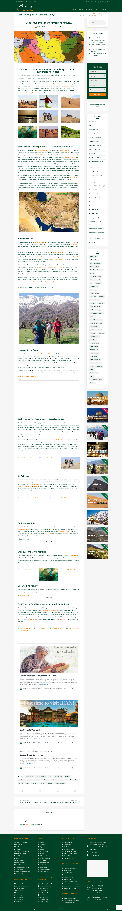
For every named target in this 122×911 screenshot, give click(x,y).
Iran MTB (92, 316)
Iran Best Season (58, 776)
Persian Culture (44, 851)
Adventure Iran (64, 619)
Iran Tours (89, 10)
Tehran (91, 369)
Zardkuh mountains (63, 531)
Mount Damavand (94, 353)
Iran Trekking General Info (47, 884)
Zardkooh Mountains (60, 783)
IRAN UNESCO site (94, 343)
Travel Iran (34, 783)
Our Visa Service (19, 890)
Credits (102, 909)
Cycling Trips (67, 844)
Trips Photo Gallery (20, 874)
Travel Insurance (20, 888)
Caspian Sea (38, 86)
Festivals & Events (94, 145)
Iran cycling (93, 290)
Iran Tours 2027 (44, 902)
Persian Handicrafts (45, 858)
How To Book (19, 884)
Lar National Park (94, 346)
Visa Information (44, 862)
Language (42, 853)
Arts (90, 125)
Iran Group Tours (44, 897)
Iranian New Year (71, 157)
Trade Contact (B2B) (21, 869)
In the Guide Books (20, 865)
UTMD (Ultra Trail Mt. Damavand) (73, 886)
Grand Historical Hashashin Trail (94, 433)
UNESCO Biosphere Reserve (97, 222)
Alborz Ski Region (36, 484)
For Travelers (43, 860)
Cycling (92, 273)
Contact (105, 10)
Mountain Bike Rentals (70, 898)
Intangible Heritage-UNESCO (97, 161)
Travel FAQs (18, 895)
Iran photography (94, 326)
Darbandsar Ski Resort (95, 276)
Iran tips (30, 780)
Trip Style (18, 849)
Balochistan (74, 555)
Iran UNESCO (93, 339)
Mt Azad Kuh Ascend (96, 484)
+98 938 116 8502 (94, 855)
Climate (42, 849)
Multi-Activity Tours (69, 879)
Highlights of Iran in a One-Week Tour (96, 399)
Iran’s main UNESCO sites (49, 610)
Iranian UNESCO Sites (95, 306)
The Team (18, 847)
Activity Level (19, 899)
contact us (33, 619)
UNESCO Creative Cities (95, 228)
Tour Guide (18, 902)
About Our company (21, 842)
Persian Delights (93, 190)
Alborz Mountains (94, 266)
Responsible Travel (20, 853)
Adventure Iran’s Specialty (22, 851)
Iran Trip (21, 783)
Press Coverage (19, 860)
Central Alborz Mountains (96, 270)
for (39, 242)
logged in (28, 824)
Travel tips (42, 783)
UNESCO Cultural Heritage (96, 232)
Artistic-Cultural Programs (22, 871)
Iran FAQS (67, 776)
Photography (92, 194)
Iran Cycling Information (46, 886)
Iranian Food (101, 303)
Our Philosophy (19, 844)
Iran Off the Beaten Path (46, 895)
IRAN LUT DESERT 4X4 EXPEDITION (97, 501)
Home (74, 10)
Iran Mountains (93, 168)
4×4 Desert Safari (69, 849)
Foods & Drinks (93, 149)
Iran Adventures (94, 286)
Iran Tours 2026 (44, 899)
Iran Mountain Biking (95, 309)
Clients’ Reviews (20, 862)
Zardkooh (50, 783)
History (42, 842)
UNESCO (92, 376)
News (90, 182)
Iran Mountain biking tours (96, 313)
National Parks (93, 172)
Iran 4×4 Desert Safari (46, 890)
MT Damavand (23, 529)
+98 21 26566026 (94, 852)
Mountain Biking (94, 349)
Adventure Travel (94, 260)
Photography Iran (69, 858)
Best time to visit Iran (41, 776)
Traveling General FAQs (46, 869)
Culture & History (94, 137)
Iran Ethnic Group (94, 300)
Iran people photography (96, 323)
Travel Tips (100, 13)
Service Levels (19, 893)
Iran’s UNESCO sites (41, 155)
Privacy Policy (95, 909)
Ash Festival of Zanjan (97, 42)
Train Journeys (68, 875)
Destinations (92, 141)
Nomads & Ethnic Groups (96, 186)
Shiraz (91, 366)
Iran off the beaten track (96, 319)
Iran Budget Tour (44, 871)
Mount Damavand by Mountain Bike (96, 518)
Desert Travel (68, 872)
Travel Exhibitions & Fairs (22, 867)
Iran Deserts (93, 296)
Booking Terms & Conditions (23, 886)
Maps (41, 847)
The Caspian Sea (94, 373)
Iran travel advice (63, 780)
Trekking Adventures (70, 868)
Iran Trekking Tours (94, 336)
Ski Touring (21, 527)
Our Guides (18, 856)
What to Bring (19, 897)
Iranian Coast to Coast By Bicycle (73, 884)
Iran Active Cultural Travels (47, 893)
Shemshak (21, 486)
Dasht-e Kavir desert (48, 432)
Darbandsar (27, 486)
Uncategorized (93, 218)
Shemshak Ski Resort (95, 363)
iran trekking (101, 333)
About (80, 10)
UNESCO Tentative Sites (96, 238)
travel (27, 783)
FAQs (107, 909)
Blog (97, 10)
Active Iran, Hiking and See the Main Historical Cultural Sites (97, 450)
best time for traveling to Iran (27, 93)
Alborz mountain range (95, 263)
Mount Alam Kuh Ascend (98, 535)
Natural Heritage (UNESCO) (96, 176)
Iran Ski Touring (44, 888)
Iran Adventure (98, 283)
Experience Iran (94, 416)
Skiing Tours (67, 870)
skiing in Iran (48, 533)
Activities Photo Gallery (70, 888)
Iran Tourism (45, 780)
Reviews (91, 202)
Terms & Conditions (85, 909)
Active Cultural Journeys (70, 853)
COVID (91, 133)
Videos (91, 242)
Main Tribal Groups (45, 856)
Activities (91, 121)
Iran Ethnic (101, 296)
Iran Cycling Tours (94, 293)
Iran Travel (53, 780)
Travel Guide (92, 210)
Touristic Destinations (46, 865)
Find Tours (97, 94)
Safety (91, 206)
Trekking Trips (68, 842)
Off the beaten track (95, 359)
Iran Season (22, 780)
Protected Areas (93, 198)
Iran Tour (37, 780)
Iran (50, 776)
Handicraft (92, 153)
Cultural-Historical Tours (70, 881)
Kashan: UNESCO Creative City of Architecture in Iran (98, 888)
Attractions (92, 129)
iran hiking (92, 303)
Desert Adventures (69, 856)
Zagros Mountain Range (96, 379)
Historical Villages (94, 157)
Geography (43, 844)
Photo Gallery (43, 867)
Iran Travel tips (73, 780)
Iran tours (100, 329)
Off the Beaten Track (70, 851)
